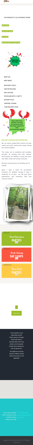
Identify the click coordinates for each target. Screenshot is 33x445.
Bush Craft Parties (7, 31)
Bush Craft (16, 269)
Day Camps (5, 37)
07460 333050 (23, 413)
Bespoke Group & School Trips (11, 42)
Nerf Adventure (16, 237)
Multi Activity (16, 253)
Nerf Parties (5, 25)
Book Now (16, 313)
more (16, 242)
